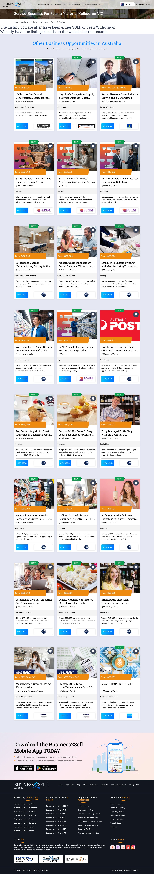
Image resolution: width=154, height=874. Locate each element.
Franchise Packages (117, 815)
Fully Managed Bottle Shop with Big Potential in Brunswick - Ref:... (117, 433)
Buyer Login (70, 785)
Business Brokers (75, 4)
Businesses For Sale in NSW (57, 806)
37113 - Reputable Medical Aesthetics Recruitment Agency (77, 180)
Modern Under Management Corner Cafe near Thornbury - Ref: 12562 (75, 265)
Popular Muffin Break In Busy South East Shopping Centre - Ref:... (76, 433)
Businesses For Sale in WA (56, 821)
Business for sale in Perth (23, 819)
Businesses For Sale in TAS (56, 833)
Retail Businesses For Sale (88, 825)
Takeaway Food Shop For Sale (89, 813)
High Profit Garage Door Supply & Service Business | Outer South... (76, 96)
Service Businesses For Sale (88, 833)
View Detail (22, 126)
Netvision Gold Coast (132, 870)
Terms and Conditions (118, 785)
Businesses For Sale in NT (56, 829)
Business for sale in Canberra (25, 823)
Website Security (116, 823)
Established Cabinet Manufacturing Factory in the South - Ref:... (33, 265)
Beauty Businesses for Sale (88, 817)
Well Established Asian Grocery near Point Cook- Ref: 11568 (34, 348)
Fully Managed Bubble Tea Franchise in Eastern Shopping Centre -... (119, 517)
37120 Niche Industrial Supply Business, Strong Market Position (76, 349)
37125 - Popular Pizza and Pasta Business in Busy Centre (34, 180)
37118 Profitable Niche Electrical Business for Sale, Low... (119, 180)
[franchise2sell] (76, 859)
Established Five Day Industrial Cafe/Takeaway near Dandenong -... (34, 601)
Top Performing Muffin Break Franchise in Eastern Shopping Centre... (33, 433)
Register (140, 4)
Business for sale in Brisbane (24, 811)
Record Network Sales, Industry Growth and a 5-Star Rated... (119, 96)
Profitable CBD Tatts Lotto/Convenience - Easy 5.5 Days (75, 686)
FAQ (84, 785)
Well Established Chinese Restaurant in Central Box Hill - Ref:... (77, 517)
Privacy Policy (134, 785)
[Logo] (13, 4)
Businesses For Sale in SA (56, 817)
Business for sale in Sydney (24, 804)
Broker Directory (116, 804)
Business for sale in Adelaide (25, 815)
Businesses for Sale (45, 4)
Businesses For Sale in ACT (56, 825)
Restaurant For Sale (85, 810)
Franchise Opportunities (91, 4)
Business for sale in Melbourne (25, 807)
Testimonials (93, 785)
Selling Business (60, 4)
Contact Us (104, 785)
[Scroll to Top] (149, 870)
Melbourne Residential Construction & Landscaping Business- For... (32, 96)
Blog (78, 785)
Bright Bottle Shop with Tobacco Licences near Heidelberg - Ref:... (115, 601)
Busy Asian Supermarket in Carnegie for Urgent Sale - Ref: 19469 (33, 517)
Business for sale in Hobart (24, 830)
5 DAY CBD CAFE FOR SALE (117, 683)
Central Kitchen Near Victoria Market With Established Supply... (76, 601)
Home (60, 785)
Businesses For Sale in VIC (56, 810)
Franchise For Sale (85, 829)
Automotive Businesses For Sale (90, 821)
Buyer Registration (117, 811)
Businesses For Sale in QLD (56, 813)
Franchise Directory (117, 807)
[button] (127, 4)
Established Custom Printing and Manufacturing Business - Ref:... (118, 265)
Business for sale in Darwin (24, 827)
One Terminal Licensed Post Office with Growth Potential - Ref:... (118, 349)
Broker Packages (116, 819)
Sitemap (113, 827)
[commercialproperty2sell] (26, 859)
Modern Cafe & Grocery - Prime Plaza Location (33, 685)
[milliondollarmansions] (51, 859)
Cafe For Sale (83, 806)
